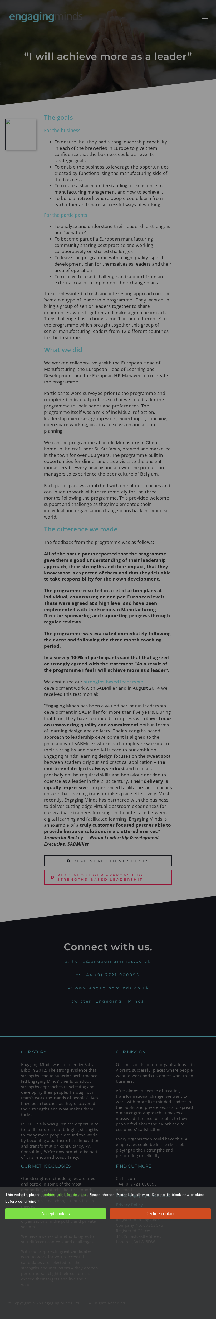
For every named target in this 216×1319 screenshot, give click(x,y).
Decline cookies (160, 1213)
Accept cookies (55, 1213)
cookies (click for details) (64, 1194)
